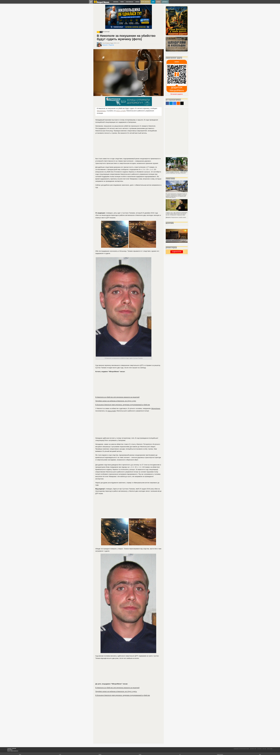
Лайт (153, 1)
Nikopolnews (101, 111)
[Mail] (182, 103)
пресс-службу (121, 111)
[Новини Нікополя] (101, 3)
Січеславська (129, 1)
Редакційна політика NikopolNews (241, 748)
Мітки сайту (269, 748)
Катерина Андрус (109, 43)
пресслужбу (112, 411)
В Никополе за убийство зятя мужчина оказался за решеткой (117, 397)
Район (122, 1)
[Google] (174, 103)
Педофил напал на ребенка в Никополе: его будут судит (115, 401)
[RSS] (178, 103)
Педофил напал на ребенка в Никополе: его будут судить (116, 691)
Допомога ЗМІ (253, 748)
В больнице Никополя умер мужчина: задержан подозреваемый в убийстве (122, 404)
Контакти (259, 748)
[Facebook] (167, 103)
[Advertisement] (128, 146)
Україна (137, 1)
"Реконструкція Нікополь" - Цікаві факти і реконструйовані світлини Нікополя (176, 172)
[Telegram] (171, 103)
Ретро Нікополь (145, 1)
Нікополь (115, 1)
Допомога (165, 1)
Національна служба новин (178, 217)
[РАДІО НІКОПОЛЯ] (177, 44)
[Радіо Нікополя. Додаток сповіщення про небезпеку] (177, 20)
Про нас (264, 748)
